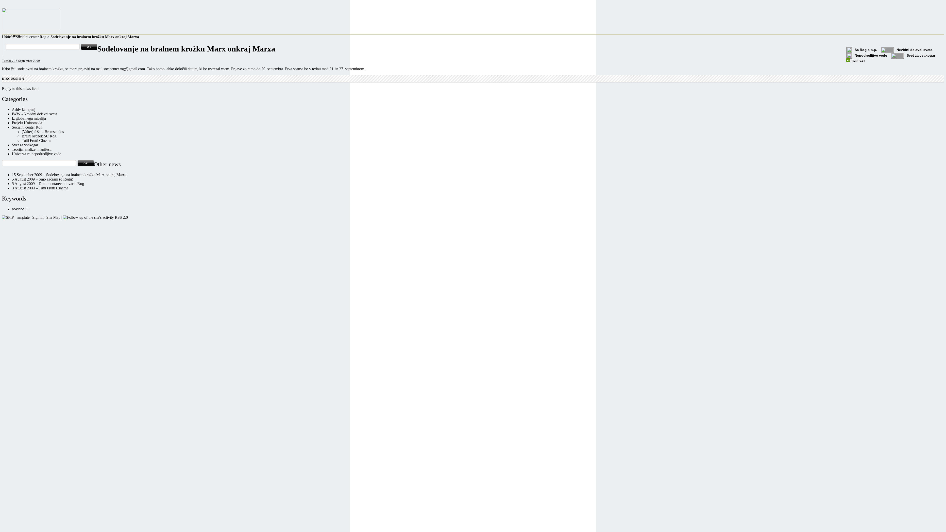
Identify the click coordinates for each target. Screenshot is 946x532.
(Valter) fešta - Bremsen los (43, 132)
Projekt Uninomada (27, 123)
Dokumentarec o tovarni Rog (61, 184)
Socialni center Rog (31, 37)
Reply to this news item (20, 88)
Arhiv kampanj (23, 109)
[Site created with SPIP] (8, 217)
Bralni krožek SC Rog (39, 136)
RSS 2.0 (121, 217)
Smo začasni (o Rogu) (56, 179)
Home (7, 37)
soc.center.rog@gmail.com (124, 69)
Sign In (38, 217)
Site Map (53, 217)
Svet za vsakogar (921, 55)
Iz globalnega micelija (29, 118)
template (23, 217)
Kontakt (858, 61)
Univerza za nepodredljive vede (36, 154)
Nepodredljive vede (871, 55)
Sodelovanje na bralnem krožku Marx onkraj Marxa (86, 175)
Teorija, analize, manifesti (31, 149)
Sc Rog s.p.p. (866, 50)
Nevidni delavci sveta (914, 50)
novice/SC (20, 209)
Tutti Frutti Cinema (36, 140)
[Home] (31, 29)
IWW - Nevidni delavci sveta (34, 114)
